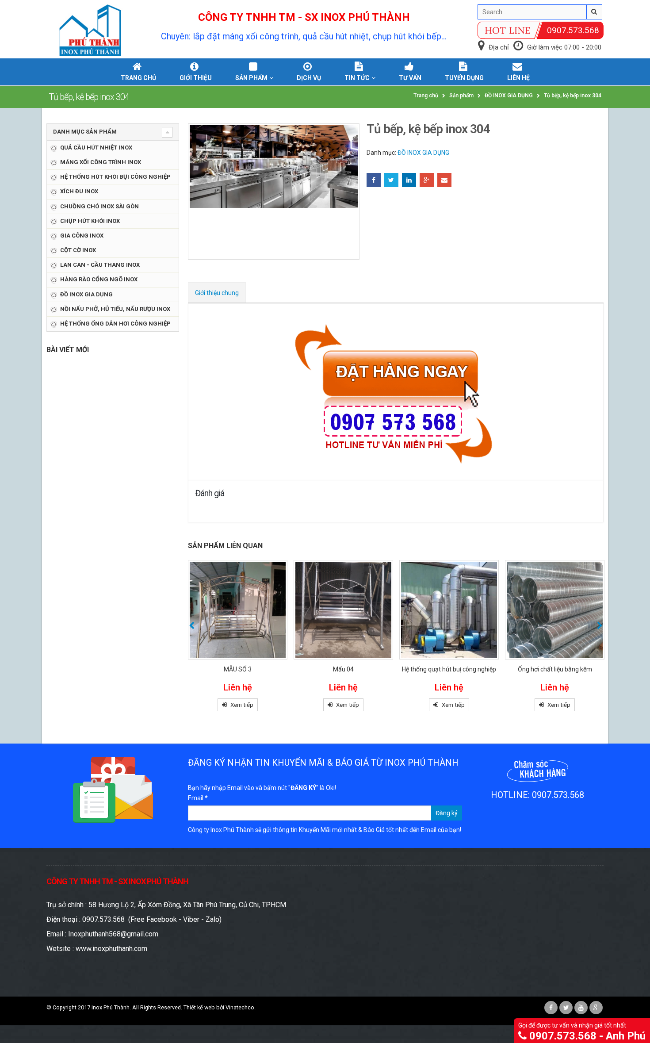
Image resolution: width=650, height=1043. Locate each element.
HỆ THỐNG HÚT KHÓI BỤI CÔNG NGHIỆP (115, 176)
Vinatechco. (241, 1007)
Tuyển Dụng (464, 77)
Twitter (391, 180)
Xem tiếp (241, 705)
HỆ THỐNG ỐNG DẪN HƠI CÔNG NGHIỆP (115, 323)
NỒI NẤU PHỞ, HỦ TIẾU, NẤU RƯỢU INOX (115, 309)
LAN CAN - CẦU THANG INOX (100, 264)
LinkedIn (409, 180)
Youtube (581, 1007)
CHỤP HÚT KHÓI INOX (90, 221)
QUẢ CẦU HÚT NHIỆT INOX (96, 147)
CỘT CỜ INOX (78, 250)
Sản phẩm (251, 77)
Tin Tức (357, 77)
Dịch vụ (309, 77)
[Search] (594, 12)
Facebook (374, 180)
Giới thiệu (196, 77)
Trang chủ (138, 77)
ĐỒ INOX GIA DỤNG (423, 152)
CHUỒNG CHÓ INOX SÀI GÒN (99, 206)
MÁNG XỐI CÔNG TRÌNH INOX (100, 162)
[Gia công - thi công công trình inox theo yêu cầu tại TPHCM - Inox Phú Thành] (90, 30)
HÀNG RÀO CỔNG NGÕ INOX (99, 279)
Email (444, 180)
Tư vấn (410, 77)
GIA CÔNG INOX (81, 235)
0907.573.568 (573, 30)
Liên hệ (518, 77)
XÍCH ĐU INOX (79, 191)
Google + (427, 180)
